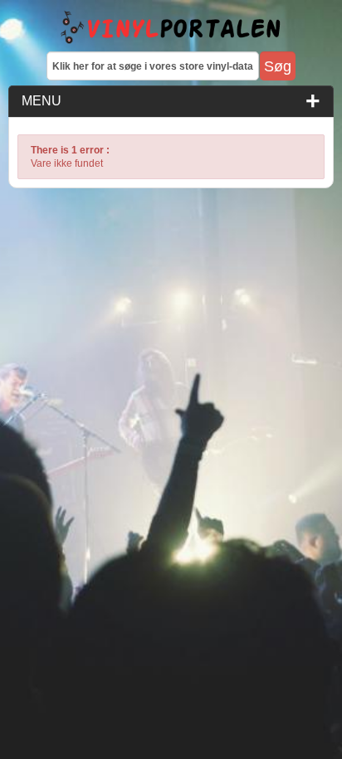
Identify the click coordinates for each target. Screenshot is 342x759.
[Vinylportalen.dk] (171, 28)
